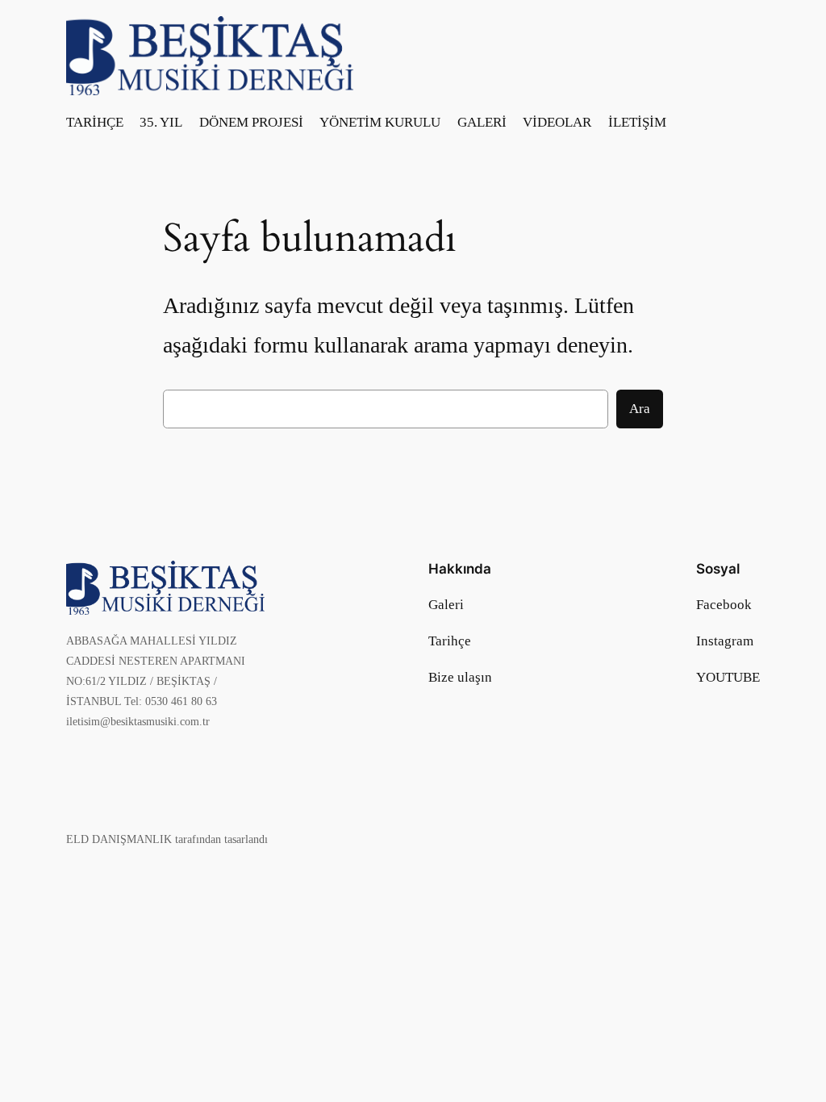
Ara (639, 408)
